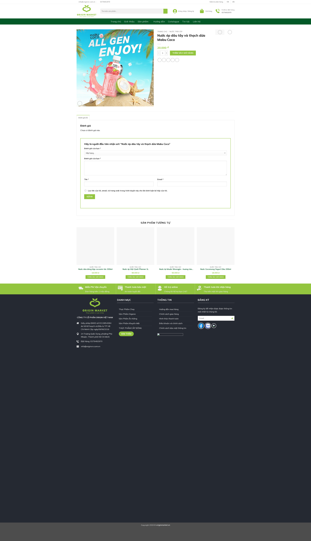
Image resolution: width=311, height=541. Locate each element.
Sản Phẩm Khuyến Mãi (129, 323)
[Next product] (220, 32)
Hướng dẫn (159, 21)
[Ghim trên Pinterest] (173, 60)
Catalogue (173, 21)
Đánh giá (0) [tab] (83, 118)
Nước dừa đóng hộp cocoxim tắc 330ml (95, 269)
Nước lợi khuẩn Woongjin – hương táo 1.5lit (175, 269)
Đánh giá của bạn (92, 148)
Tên (86, 179)
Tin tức (186, 21)
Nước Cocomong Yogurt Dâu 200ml (215, 269)
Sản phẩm (143, 21)
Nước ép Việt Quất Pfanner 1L (135, 269)
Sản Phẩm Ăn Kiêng (128, 318)
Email (160, 179)
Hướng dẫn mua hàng (168, 309)
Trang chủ (116, 21)
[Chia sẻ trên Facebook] (160, 60)
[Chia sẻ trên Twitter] (164, 60)
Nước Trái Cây (176, 31)
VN (228, 2)
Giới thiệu (129, 21)
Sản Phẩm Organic (127, 314)
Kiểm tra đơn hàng (216, 2)
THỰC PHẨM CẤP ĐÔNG (130, 328)
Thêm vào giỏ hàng (183, 53)
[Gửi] (165, 11)
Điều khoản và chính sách (170, 323)
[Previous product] (230, 32)
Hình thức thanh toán (169, 318)
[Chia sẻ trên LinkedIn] (177, 60)
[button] (206, 11)
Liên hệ (196, 21)
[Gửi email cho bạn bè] (168, 60)
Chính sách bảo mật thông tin (172, 328)
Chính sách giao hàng (169, 314)
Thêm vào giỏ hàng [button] (95, 277)
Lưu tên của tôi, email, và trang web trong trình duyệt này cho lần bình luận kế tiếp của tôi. (127, 191)
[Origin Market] (87, 11)
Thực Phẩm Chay (127, 309)
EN (233, 2)
